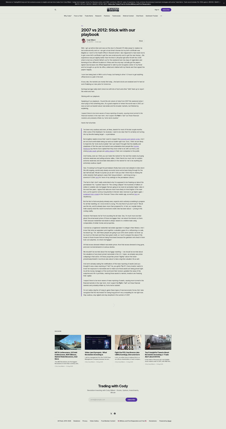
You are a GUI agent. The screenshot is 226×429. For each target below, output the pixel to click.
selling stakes (109, 151)
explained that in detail (91, 194)
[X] (111, 413)
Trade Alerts (89, 16)
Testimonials (116, 16)
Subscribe (166, 10)
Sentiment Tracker (152, 16)
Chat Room (139, 16)
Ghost (169, 421)
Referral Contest (128, 16)
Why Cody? (68, 16)
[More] (161, 15)
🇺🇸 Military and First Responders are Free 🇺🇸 (132, 421)
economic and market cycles (130, 139)
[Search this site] (55, 9)
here (97, 177)
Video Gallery (94, 421)
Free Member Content (108, 421)
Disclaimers (153, 421)
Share (141, 41)
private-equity (92, 151)
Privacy (85, 421)
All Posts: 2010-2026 (64, 421)
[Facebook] (115, 413)
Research (98, 16)
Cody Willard (91, 40)
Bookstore (77, 421)
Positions (107, 16)
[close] (223, 3)
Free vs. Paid (78, 16)
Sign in (157, 9)
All (82, 25)
